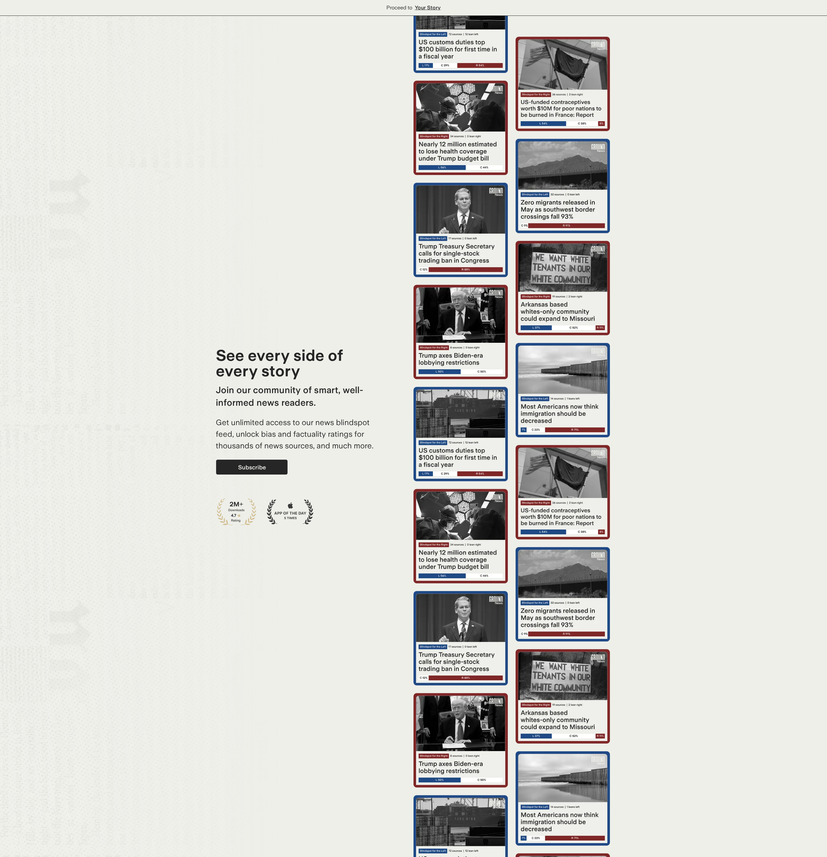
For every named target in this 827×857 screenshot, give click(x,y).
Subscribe (252, 467)
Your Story (428, 8)
